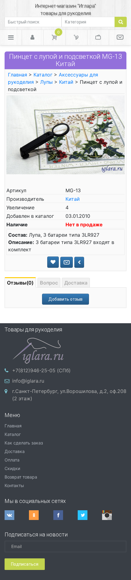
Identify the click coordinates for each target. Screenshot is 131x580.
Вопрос (49, 283)
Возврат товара (21, 476)
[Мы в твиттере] (90, 515)
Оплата (12, 459)
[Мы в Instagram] (114, 515)
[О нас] (120, 37)
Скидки (12, 468)
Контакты (14, 485)
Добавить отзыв (65, 299)
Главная (17, 75)
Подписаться (24, 564)
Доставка (75, 283)
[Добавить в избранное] (53, 262)
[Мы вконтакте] (17, 515)
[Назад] (79, 262)
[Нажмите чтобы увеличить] (65, 134)
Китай (66, 82)
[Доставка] (76, 37)
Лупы (46, 82)
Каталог (43, 75)
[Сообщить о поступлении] (66, 262)
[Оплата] (98, 37)
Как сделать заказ (24, 442)
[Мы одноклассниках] (41, 515)
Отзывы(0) (20, 283)
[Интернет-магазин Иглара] (38, 350)
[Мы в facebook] (65, 515)
